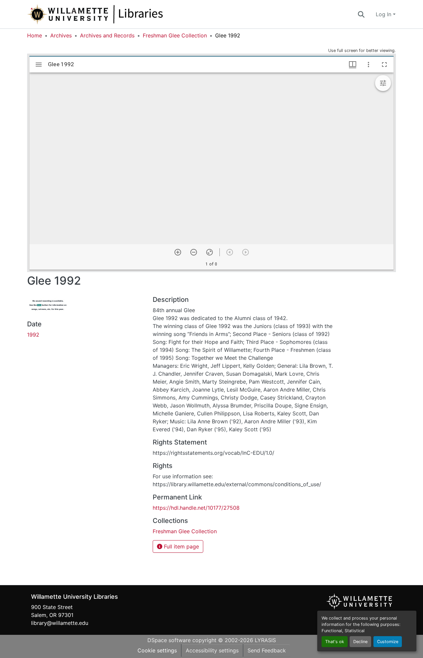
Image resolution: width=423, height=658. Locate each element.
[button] (117, 14)
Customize (387, 641)
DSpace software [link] (169, 640)
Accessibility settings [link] (212, 650)
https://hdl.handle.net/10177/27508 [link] (196, 507)
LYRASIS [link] (265, 640)
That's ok (334, 641)
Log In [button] (384, 14)
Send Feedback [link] (267, 650)
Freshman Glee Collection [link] (175, 35)
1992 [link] (33, 334)
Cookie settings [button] (157, 650)
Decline (360, 641)
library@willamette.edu (59, 623)
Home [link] (34, 35)
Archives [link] (61, 35)
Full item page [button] (180, 546)
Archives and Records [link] (107, 35)
